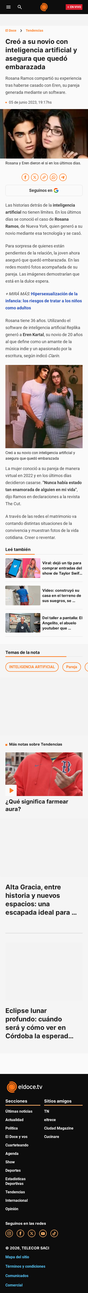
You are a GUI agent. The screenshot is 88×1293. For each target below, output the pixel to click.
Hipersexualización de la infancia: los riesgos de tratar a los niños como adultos (43, 300)
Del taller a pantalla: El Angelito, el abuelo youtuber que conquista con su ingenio (62, 628)
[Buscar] (20, 7)
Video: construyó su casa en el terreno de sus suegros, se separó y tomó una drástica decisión (62, 600)
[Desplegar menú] (8, 7)
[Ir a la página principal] (44, 7)
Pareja (71, 667)
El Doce (10, 30)
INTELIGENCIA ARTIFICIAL (32, 667)
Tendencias (34, 30)
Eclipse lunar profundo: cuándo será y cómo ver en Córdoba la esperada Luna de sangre (39, 1027)
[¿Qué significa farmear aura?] (44, 774)
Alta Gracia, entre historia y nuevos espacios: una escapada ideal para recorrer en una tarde (39, 904)
